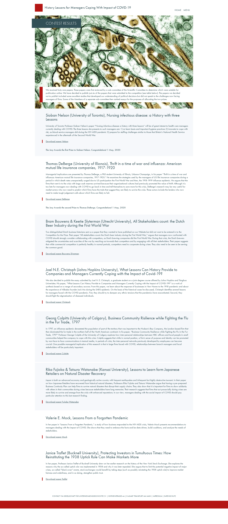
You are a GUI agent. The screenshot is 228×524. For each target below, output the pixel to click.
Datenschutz (170, 496)
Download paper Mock (56, 436)
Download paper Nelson (57, 141)
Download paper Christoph (58, 302)
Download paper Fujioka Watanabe (62, 401)
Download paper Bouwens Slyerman (62, 253)
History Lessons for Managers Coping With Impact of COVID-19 (88, 7)
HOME (178, 10)
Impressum (157, 496)
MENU (186, 10)
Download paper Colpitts (57, 353)
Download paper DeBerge (58, 199)
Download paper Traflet (56, 479)
